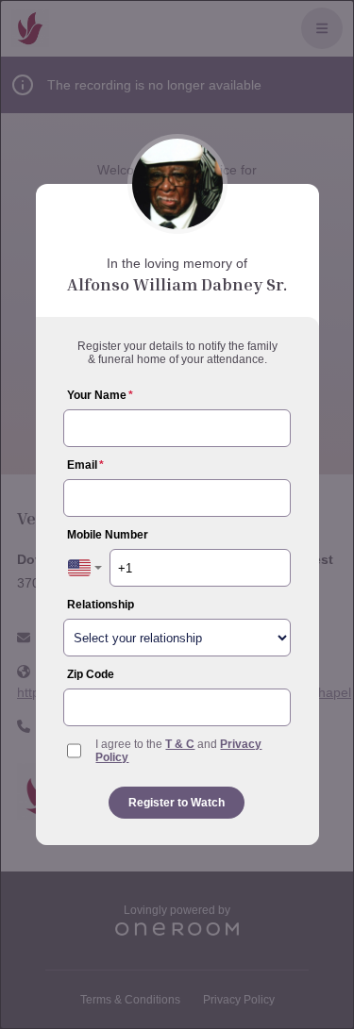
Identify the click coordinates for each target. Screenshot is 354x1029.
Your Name (100, 395)
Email (85, 465)
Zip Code (90, 674)
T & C (179, 744)
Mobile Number (107, 534)
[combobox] (85, 568)
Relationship (100, 604)
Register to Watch (176, 802)
